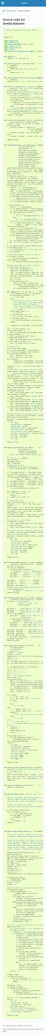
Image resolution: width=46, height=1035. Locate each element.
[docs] (40, 56)
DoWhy (24, 3)
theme (24, 1029)
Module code (11, 11)
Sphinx (13, 1029)
